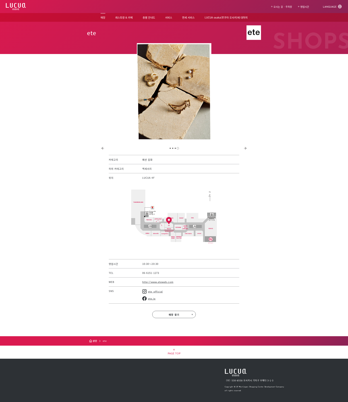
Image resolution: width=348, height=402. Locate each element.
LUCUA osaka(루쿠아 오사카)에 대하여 (226, 17)
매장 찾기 (174, 314)
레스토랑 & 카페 (124, 17)
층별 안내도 (149, 17)
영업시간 (304, 6)
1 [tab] (170, 148)
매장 (103, 17)
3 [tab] (175, 148)
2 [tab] (172, 148)
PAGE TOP (174, 353)
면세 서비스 (188, 17)
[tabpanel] (174, 91)
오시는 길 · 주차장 (283, 6)
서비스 (168, 17)
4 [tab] (178, 148)
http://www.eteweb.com (157, 282)
